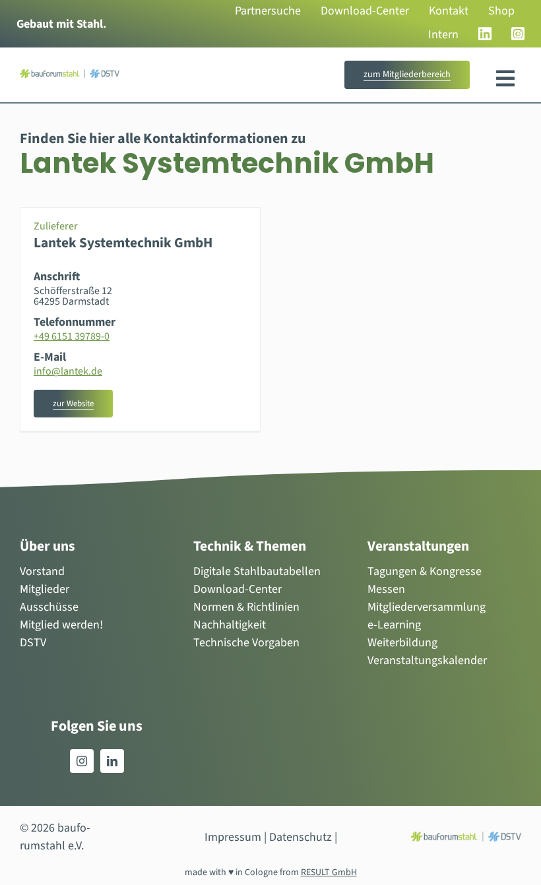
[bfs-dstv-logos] (69, 75)
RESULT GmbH (329, 872)
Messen (386, 589)
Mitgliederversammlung (426, 607)
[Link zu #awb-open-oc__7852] (505, 78)
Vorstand (42, 571)
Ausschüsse (49, 607)
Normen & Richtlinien (246, 607)
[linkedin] (112, 761)
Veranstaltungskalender (427, 660)
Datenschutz (300, 837)
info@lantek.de (68, 371)
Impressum (233, 837)
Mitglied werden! (61, 625)
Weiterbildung (402, 642)
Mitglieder (44, 589)
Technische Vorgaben (246, 642)
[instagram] (82, 761)
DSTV (33, 642)
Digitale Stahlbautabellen (257, 571)
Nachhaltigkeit (229, 625)
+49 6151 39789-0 (72, 336)
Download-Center (237, 589)
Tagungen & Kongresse (424, 571)
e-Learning (394, 625)
